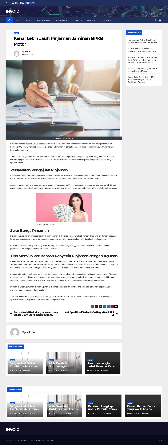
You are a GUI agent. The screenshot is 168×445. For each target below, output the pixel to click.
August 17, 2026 (19, 413)
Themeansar (48, 440)
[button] (156, 20)
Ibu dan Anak (44, 20)
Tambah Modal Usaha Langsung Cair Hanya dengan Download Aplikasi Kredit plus (36, 313)
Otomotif (77, 20)
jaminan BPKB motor (35, 144)
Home (18, 20)
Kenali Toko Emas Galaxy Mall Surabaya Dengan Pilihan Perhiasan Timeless (141, 79)
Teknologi (106, 20)
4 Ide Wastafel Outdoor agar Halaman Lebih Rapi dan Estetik (64, 409)
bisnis (16, 33)
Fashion (91, 20)
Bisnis (29, 20)
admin (27, 52)
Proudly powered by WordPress (17, 440)
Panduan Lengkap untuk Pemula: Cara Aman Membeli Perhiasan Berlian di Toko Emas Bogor (143, 60)
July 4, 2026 (56, 413)
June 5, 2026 (135, 413)
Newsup (38, 440)
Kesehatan (61, 20)
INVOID (12, 11)
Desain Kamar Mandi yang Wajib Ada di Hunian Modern (141, 409)
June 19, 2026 (96, 413)
